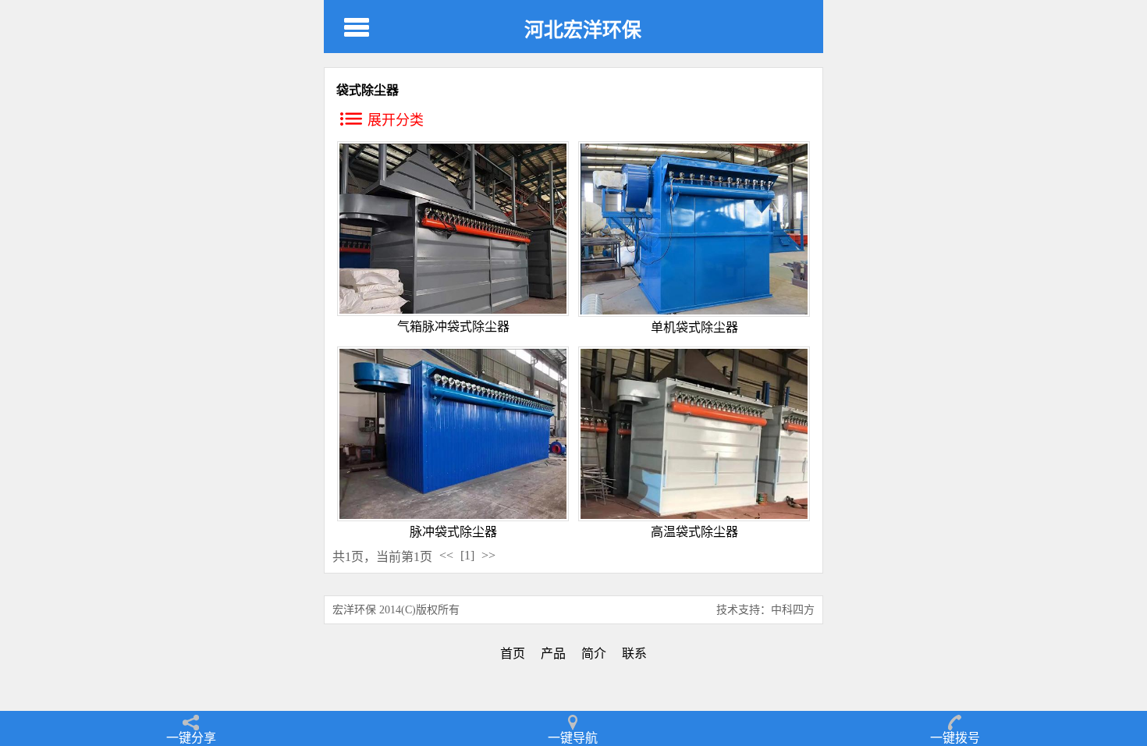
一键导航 (573, 737)
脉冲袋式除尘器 (453, 531)
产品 (553, 653)
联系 (634, 653)
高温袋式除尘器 (694, 531)
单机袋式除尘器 (694, 327)
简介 (593, 653)
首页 (512, 653)
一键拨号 (955, 737)
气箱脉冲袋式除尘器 (453, 326)
